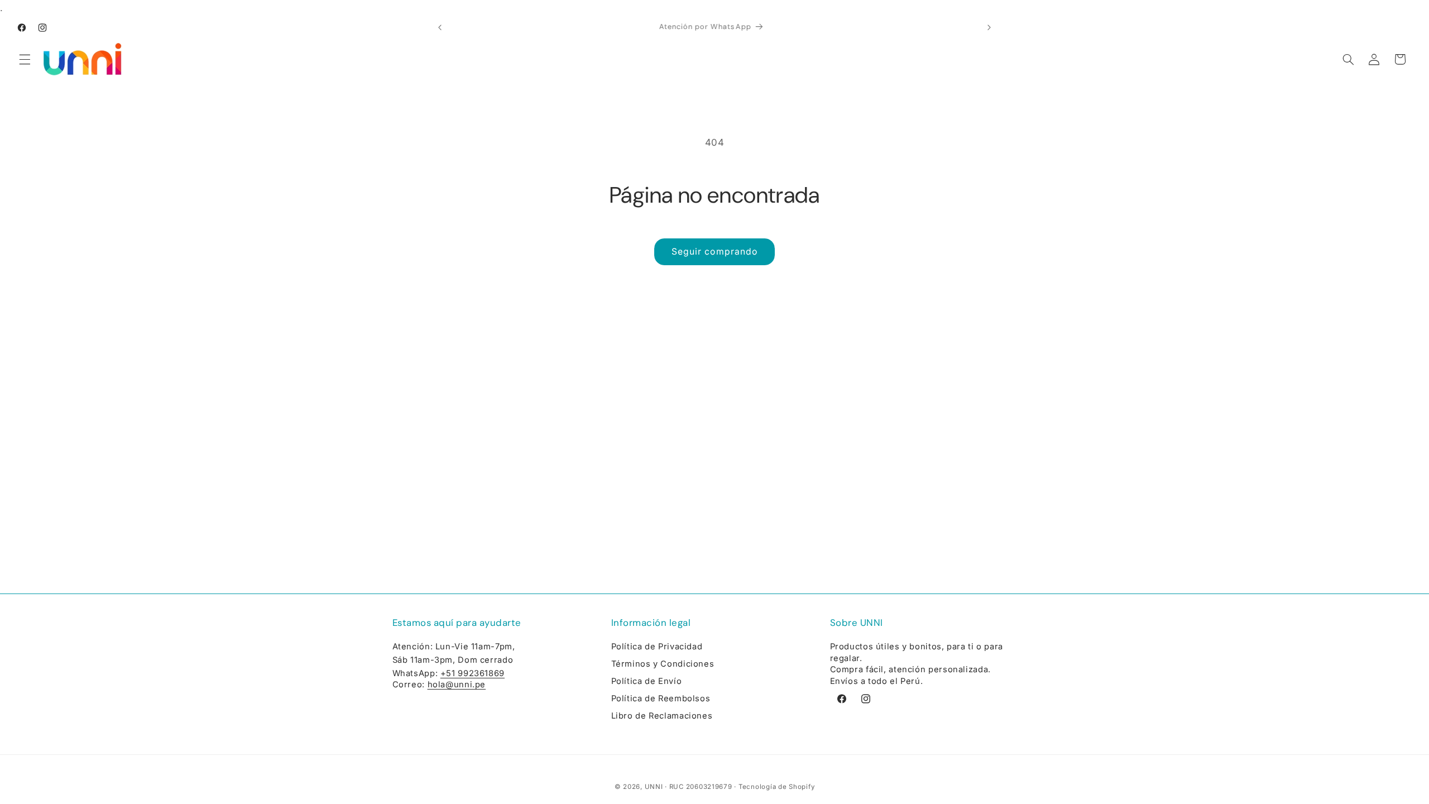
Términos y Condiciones (662, 664)
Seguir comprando (714, 251)
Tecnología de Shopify (776, 787)
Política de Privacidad (657, 647)
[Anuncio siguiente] (989, 28)
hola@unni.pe (457, 684)
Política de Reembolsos (661, 698)
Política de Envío (646, 681)
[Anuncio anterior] (440, 28)
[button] (24, 59)
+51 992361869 (472, 673)
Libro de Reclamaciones (662, 716)
